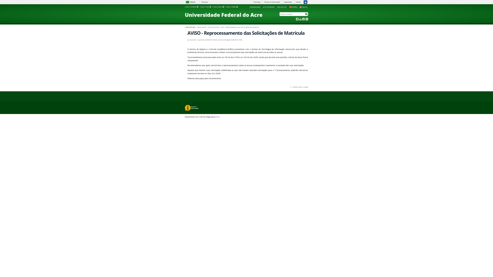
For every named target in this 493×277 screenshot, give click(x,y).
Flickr (307, 19)
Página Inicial (201, 27)
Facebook (303, 19)
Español (294, 7)
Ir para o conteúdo (191, 7)
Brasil (193, 2)
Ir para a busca (218, 7)
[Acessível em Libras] (305, 2)
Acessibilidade (255, 7)
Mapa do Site (282, 7)
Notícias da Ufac (213, 27)
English (304, 7)
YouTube (300, 19)
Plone (218, 117)
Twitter (297, 19)
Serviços (205, 2)
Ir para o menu (205, 7)
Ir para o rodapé (231, 7)
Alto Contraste (269, 7)
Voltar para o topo (300, 87)
